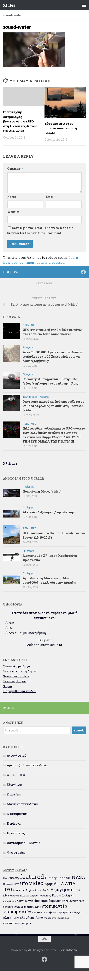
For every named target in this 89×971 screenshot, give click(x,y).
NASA (78, 877)
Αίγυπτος (19, 890)
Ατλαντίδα (40, 890)
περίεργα (63, 912)
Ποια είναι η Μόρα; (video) (42, 491)
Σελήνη (68, 895)
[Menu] (84, 5)
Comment (15, 169)
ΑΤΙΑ (59, 883)
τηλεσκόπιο (50, 917)
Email (51, 197)
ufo (24, 883)
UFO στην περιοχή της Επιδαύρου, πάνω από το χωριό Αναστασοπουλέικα (52, 332)
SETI (16, 884)
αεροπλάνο (9, 900)
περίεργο (75, 912)
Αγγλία (29, 890)
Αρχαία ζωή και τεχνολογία (27, 765)
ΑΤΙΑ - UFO (29, 324)
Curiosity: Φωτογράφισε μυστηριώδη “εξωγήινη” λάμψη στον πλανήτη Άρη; (50, 381)
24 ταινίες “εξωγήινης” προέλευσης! (49, 512)
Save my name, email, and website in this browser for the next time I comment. (40, 230)
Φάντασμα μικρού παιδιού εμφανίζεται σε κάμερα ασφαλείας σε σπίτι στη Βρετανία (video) (53, 405)
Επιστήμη (28, 550)
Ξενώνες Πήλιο (14, 681)
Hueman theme (68, 950)
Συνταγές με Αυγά (16, 666)
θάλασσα (8, 906)
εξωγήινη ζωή (75, 901)
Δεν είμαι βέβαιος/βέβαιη (27, 633)
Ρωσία (56, 895)
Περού (34, 895)
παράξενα (37, 912)
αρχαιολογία (25, 901)
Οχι (11, 628)
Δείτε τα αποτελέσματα (44, 645)
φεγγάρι (26, 923)
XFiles (9, 5)
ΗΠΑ (77, 890)
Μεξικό (25, 895)
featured (32, 876)
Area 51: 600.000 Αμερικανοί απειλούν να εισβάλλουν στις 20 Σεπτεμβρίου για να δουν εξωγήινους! (53, 356)
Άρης (48, 884)
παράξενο (50, 912)
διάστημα (41, 901)
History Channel (58, 878)
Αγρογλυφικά (16, 755)
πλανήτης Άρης (31, 917)
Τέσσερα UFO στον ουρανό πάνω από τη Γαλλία (60, 128)
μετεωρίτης (34, 906)
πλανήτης (11, 917)
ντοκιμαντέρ (54, 906)
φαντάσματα (11, 923)
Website (13, 212)
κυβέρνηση (20, 906)
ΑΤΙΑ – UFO (16, 775)
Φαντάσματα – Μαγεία (23, 843)
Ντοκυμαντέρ (17, 814)
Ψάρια (7, 686)
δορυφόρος (56, 901)
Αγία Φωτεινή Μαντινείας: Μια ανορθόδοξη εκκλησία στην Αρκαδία (49, 580)
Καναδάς (14, 895)
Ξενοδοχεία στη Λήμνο (20, 671)
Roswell (8, 884)
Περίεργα (28, 486)
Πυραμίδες (44, 895)
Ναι (11, 623)
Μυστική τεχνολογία (22, 804)
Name (12, 197)
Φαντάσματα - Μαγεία (36, 396)
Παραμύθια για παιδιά (19, 691)
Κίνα (6, 895)
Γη (48, 890)
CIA (5, 878)
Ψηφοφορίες (16, 852)
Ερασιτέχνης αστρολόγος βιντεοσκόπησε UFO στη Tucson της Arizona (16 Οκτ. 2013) (20, 121)
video (36, 883)
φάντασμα (63, 917)
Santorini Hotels (16, 676)
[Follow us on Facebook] (83, 271)
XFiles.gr (10, 463)
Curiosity (13, 878)
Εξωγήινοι (29, 347)
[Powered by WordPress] (29, 950)
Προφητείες (16, 833)
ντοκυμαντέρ (17, 912)
